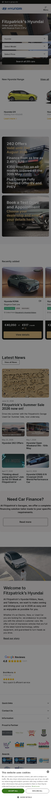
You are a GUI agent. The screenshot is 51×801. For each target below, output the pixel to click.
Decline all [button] (37, 791)
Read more (36, 786)
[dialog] (25, 400)
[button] (25, 797)
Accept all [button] (13, 791)
